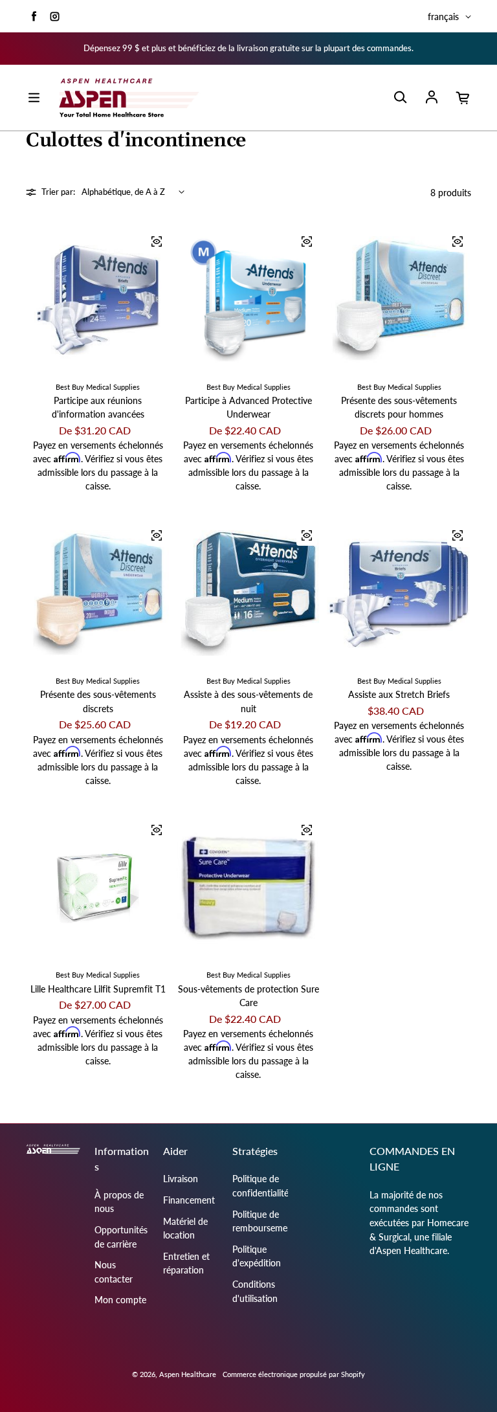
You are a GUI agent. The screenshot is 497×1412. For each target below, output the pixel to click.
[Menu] (33, 98)
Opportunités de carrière (121, 1237)
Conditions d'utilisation (255, 1291)
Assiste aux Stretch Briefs (399, 694)
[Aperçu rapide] (156, 241)
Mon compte (120, 1299)
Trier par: (58, 192)
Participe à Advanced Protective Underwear (248, 407)
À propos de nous (119, 1202)
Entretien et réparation (186, 1263)
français (443, 16)
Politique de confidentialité (260, 1185)
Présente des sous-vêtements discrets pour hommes (399, 407)
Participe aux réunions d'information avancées (98, 407)
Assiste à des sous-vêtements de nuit (248, 701)
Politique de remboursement (264, 1221)
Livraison (180, 1178)
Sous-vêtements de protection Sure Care (248, 996)
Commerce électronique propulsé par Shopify (294, 1374)
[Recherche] (400, 98)
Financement (189, 1199)
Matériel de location (185, 1228)
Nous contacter (113, 1271)
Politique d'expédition (256, 1256)
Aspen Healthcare (187, 1374)
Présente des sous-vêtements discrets (98, 701)
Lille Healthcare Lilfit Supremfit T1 (98, 988)
